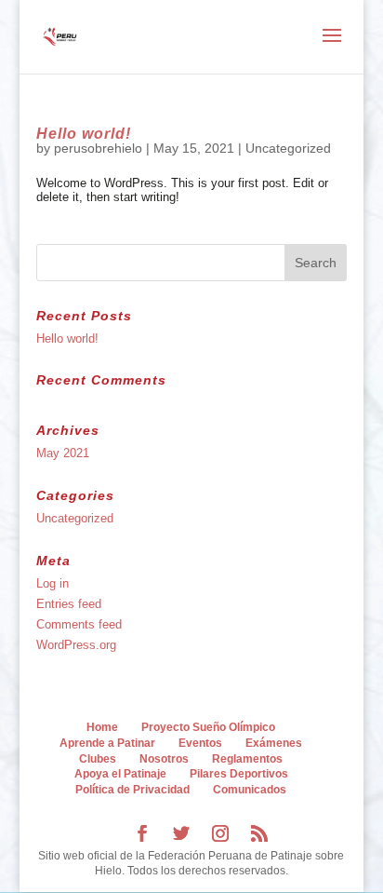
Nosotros (164, 758)
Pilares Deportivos (239, 773)
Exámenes (273, 743)
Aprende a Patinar (107, 743)
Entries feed (68, 604)
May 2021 (62, 453)
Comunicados (249, 789)
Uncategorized (288, 148)
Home (102, 727)
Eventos (200, 743)
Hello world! (83, 134)
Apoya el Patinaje (120, 773)
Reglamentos (247, 758)
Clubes (97, 758)
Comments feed (79, 624)
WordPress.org (76, 645)
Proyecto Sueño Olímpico (208, 727)
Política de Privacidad (132, 789)
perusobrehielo (98, 148)
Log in (52, 583)
